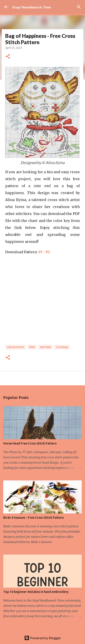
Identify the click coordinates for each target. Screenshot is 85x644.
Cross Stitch (15, 347)
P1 (40, 252)
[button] (7, 57)
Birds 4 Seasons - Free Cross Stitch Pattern (33, 517)
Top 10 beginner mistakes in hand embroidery (35, 592)
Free (32, 347)
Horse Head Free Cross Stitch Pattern (30, 443)
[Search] (79, 7)
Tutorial (62, 347)
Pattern (45, 347)
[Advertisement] (42, 301)
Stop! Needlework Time (31, 7)
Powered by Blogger (45, 638)
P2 (48, 252)
